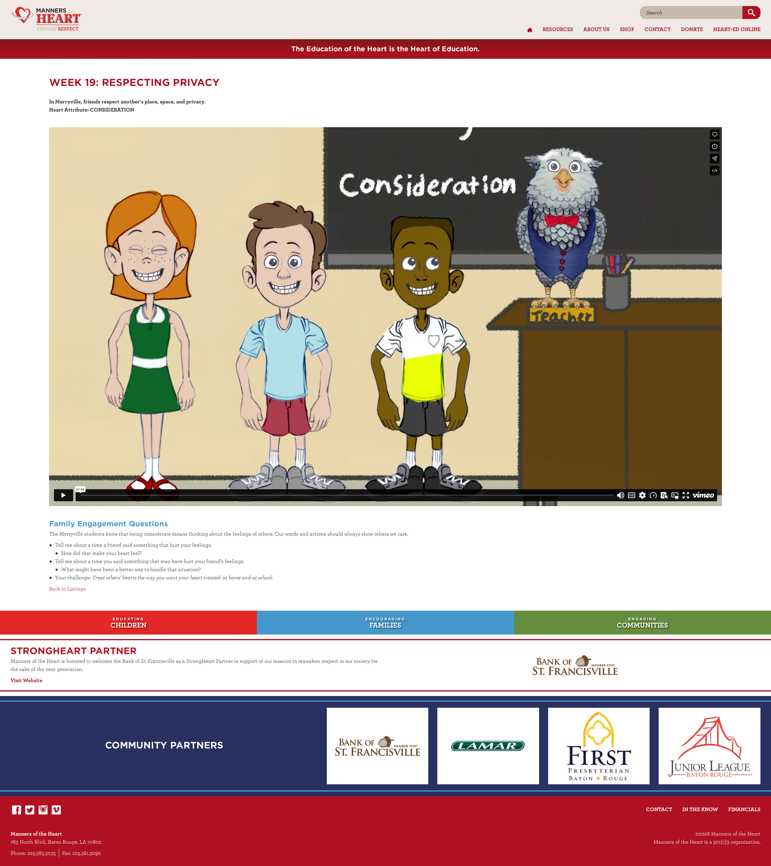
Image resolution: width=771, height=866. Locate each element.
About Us (596, 29)
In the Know (700, 809)
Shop (627, 29)
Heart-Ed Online (736, 29)
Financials (744, 809)
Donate (692, 29)
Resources (558, 29)
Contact (658, 29)
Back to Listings (67, 588)
